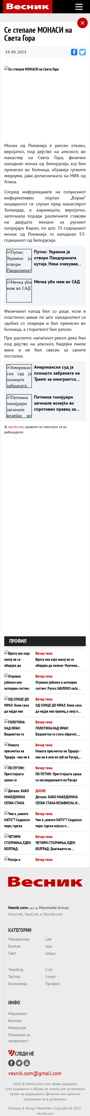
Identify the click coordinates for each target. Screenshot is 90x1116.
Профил (52, 983)
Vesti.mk (31, 914)
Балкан (14, 946)
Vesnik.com (18, 907)
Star (48, 946)
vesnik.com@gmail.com (35, 1073)
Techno (14, 976)
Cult (48, 969)
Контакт (15, 1020)
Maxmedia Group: (54, 907)
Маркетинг (17, 1013)
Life (48, 939)
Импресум (17, 1027)
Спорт (50, 976)
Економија (17, 983)
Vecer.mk (15, 914)
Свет (12, 953)
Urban (50, 953)
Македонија (19, 938)
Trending (15, 969)
